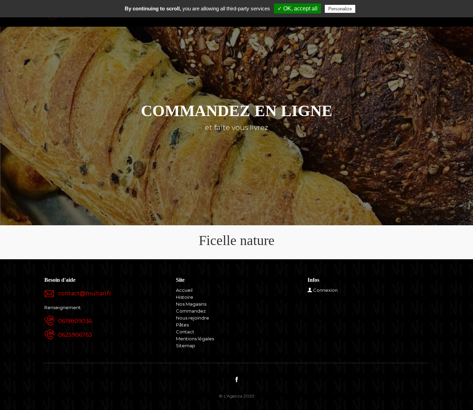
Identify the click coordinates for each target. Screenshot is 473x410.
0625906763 (75, 335)
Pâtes (182, 325)
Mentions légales (195, 338)
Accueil (184, 290)
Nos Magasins (191, 304)
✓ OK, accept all (297, 8)
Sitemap (185, 345)
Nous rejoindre (192, 318)
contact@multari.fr (84, 293)
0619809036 (75, 321)
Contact (185, 331)
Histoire (184, 297)
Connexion (325, 290)
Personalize (340, 8)
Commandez (191, 311)
